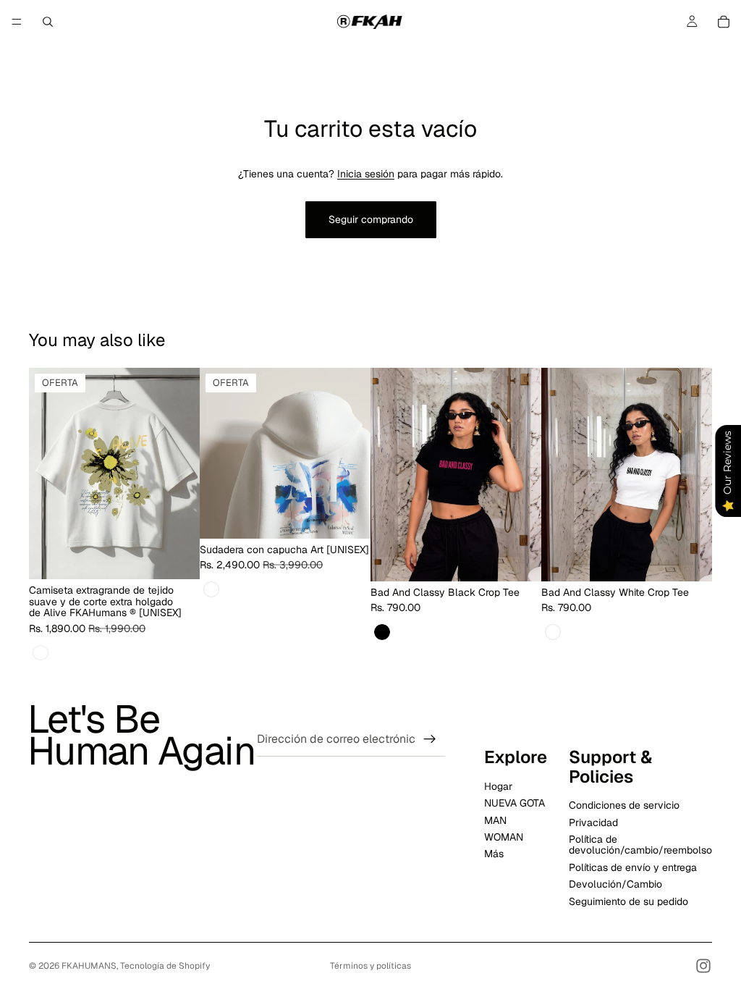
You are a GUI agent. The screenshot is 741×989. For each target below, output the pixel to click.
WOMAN (503, 836)
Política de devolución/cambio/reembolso (640, 845)
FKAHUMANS (89, 966)
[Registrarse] (430, 739)
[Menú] (16, 21)
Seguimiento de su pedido (628, 901)
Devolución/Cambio (615, 884)
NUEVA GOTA (514, 802)
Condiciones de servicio (624, 805)
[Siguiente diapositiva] (354, 453)
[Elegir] (177, 557)
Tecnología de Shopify (165, 966)
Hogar (498, 786)
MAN (495, 820)
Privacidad (593, 822)
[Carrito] (724, 22)
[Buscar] (48, 22)
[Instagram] (703, 966)
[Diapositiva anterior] (216, 453)
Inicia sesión (365, 173)
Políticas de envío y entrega (633, 867)
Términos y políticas (370, 966)
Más (494, 853)
